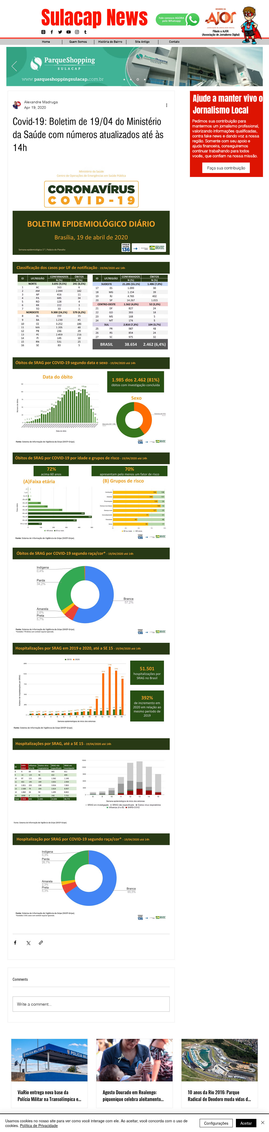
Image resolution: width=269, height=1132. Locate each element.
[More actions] (166, 105)
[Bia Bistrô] (131, 79)
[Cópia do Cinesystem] (124, 79)
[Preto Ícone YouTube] (68, 32)
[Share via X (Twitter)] (27, 942)
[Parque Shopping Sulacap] (138, 79)
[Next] (254, 66)
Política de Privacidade (39, 1125)
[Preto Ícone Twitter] (60, 32)
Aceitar (246, 1123)
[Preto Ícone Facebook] (51, 32)
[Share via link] (40, 942)
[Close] (263, 1123)
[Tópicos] (43, 32)
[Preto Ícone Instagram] (77, 32)
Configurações (216, 1123)
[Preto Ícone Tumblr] (85, 32)
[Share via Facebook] (15, 942)
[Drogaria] (145, 79)
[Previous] (14, 66)
